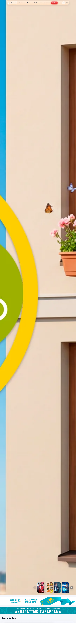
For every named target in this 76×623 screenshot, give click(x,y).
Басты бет (13, 2)
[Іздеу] (59, 2)
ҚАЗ (64, 2)
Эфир (55, 2)
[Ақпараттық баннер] (38, 601)
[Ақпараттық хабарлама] (38, 610)
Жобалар (29, 2)
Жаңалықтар (22, 2)
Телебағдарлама (38, 2)
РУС (67, 2)
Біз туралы (47, 2)
